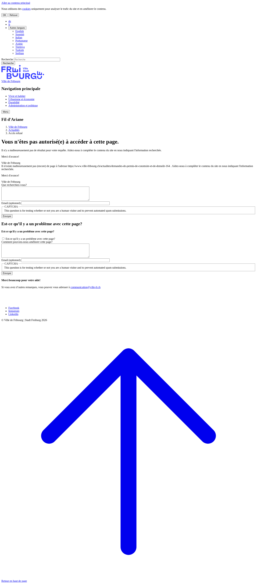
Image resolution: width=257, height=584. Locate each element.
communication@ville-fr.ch (85, 287)
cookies (26, 8)
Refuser (13, 15)
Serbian (19, 53)
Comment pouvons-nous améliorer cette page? (26, 241)
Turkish (19, 50)
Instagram (13, 310)
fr (9, 24)
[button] (5, 112)
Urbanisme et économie (21, 99)
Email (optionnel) (11, 203)
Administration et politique (23, 105)
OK (4, 15)
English (19, 31)
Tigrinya (20, 46)
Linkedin (13, 314)
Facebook (13, 307)
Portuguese (21, 40)
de (9, 21)
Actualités (13, 130)
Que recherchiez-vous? (14, 184)
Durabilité (13, 102)
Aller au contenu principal (15, 2)
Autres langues (17, 28)
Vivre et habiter (16, 96)
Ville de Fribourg (10, 81)
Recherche (7, 59)
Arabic (19, 43)
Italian (18, 37)
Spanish (19, 34)
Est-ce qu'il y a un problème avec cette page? (30, 238)
